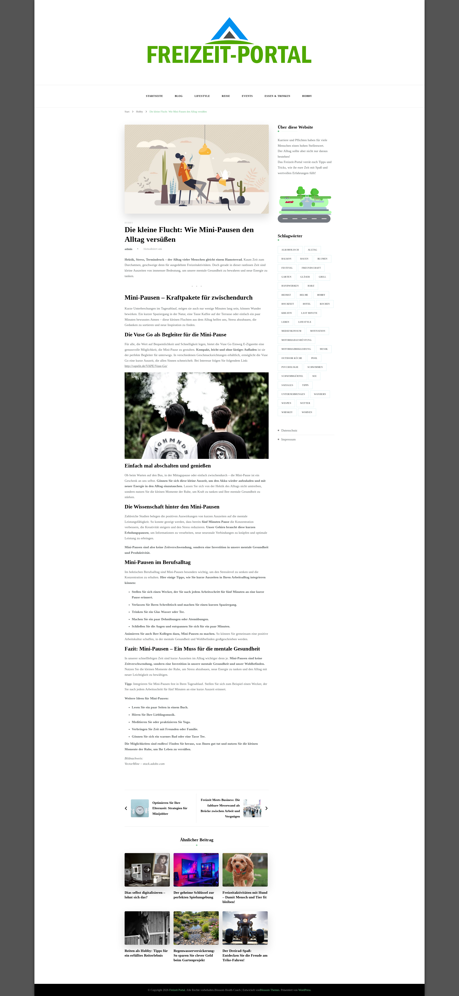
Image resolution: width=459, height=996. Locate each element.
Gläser (305, 277)
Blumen (323, 259)
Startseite (154, 96)
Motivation (317, 331)
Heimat (286, 295)
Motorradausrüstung (296, 340)
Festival (287, 268)
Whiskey (287, 412)
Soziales (287, 385)
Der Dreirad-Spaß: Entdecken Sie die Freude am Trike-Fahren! (245, 955)
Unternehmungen (293, 394)
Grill (322, 277)
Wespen (286, 403)
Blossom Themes (269, 990)
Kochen (325, 304)
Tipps (305, 385)
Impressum (288, 439)
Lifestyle (202, 96)
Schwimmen (315, 367)
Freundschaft (311, 268)
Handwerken (290, 286)
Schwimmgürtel (292, 376)
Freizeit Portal (177, 990)
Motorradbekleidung (296, 349)
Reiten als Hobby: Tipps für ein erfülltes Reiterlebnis (146, 953)
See (314, 376)
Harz (311, 286)
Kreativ (286, 313)
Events (247, 96)
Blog (179, 96)
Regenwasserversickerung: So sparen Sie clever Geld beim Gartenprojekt (194, 955)
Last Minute (309, 313)
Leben (285, 322)
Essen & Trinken (277, 96)
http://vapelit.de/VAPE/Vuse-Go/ (146, 366)
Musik (324, 349)
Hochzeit (287, 304)
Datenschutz (289, 430)
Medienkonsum (291, 331)
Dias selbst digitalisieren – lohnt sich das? (145, 895)
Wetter (305, 403)
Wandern (320, 394)
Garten (286, 277)
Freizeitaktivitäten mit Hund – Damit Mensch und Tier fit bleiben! (245, 897)
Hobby (307, 96)
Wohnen (307, 412)
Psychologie (290, 367)
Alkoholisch (290, 250)
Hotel (307, 304)
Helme (304, 295)
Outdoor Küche (291, 358)
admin (128, 249)
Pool (314, 358)
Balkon (286, 259)
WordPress (304, 990)
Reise (226, 96)
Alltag (312, 250)
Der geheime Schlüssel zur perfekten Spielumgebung (194, 895)
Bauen (304, 259)
